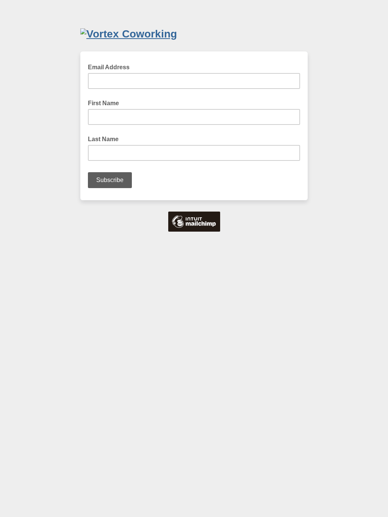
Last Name (103, 139)
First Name (103, 103)
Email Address (111, 66)
